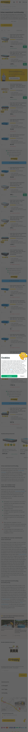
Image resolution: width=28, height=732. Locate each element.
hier (11, 369)
